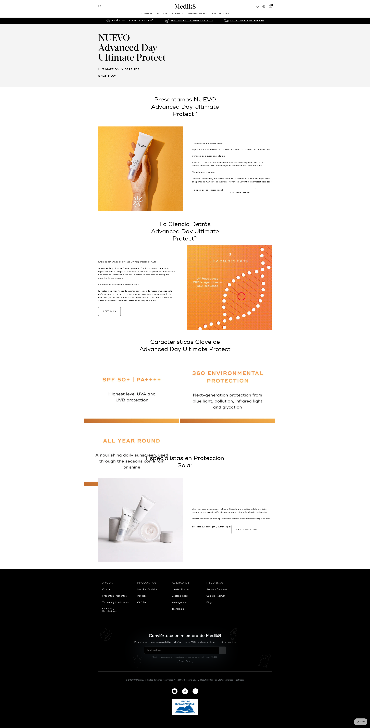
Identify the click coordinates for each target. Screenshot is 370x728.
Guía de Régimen (215, 596)
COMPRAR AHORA (240, 192)
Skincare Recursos (216, 589)
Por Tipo (142, 596)
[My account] (263, 6)
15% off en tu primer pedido (192, 20)
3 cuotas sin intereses (247, 20)
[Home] (185, 6)
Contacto (107, 589)
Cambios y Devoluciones (109, 609)
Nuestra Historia (181, 589)
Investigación (179, 602)
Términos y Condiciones (115, 602)
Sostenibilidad (180, 596)
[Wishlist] (257, 6)
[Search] (99, 6)
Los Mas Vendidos (147, 589)
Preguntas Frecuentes (114, 596)
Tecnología (178, 609)
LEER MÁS (109, 311)
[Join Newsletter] (222, 650)
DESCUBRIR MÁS (247, 529)
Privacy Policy (185, 661)
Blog (209, 602)
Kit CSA (141, 602)
